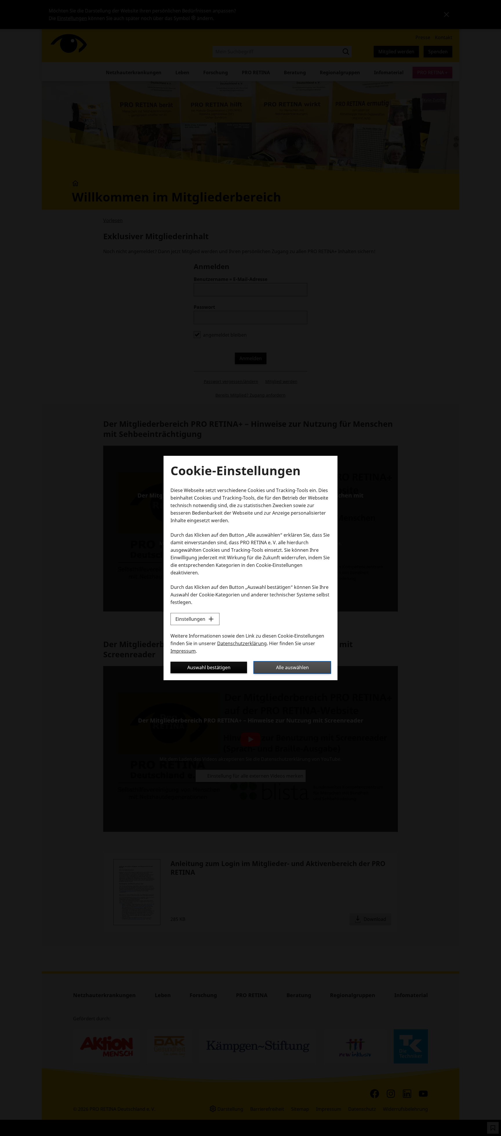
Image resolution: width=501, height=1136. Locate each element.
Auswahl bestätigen (208, 667)
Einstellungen (190, 619)
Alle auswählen (292, 667)
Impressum (183, 651)
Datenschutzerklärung (242, 643)
